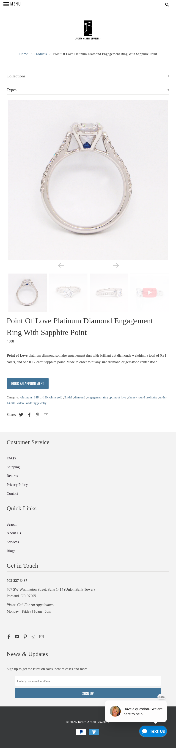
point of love (118, 397)
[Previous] (60, 265)
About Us (14, 533)
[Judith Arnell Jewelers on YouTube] (17, 637)
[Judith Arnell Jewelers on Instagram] (33, 637)
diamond (80, 397)
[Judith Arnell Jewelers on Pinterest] (25, 637)
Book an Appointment (27, 383)
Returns (12, 476)
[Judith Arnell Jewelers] (88, 30)
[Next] (115, 265)
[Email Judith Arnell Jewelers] (41, 637)
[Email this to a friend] (45, 415)
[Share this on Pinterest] (37, 415)
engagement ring (98, 397)
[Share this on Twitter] (20, 415)
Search (11, 524)
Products (40, 54)
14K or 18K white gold (48, 397)
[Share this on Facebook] (28, 415)
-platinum (26, 397)
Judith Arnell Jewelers (93, 722)
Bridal (68, 397)
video (21, 403)
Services (13, 542)
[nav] (12, 4)
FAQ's (11, 458)
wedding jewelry (36, 403)
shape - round (137, 397)
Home (23, 54)
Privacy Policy (17, 485)
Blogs (11, 551)
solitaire (152, 397)
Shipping (13, 467)
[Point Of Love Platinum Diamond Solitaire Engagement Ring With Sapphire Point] (88, 180)
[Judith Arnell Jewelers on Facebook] (9, 637)
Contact (12, 493)
